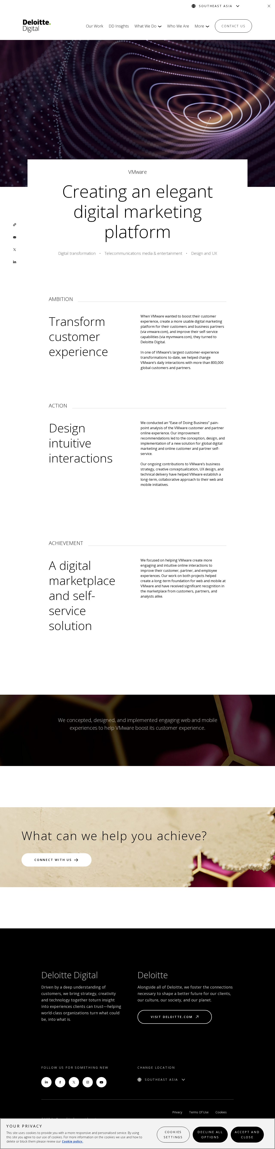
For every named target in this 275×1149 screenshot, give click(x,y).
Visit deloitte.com (171, 1017)
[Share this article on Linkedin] (14, 262)
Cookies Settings (173, 1134)
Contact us (233, 26)
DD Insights (119, 26)
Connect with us (53, 860)
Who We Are (178, 26)
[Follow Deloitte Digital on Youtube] (101, 1082)
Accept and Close (247, 1134)
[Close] (269, 6)
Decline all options (210, 1134)
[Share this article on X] (14, 249)
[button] (14, 225)
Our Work (94, 26)
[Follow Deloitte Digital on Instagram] (87, 1082)
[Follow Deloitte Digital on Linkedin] (46, 1082)
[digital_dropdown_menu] (159, 26)
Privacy (177, 1112)
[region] (137, 1133)
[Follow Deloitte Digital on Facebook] (60, 1082)
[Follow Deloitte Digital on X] (74, 1082)
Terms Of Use (199, 1112)
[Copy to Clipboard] (14, 225)
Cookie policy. (72, 1141)
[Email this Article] (14, 237)
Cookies (221, 1112)
